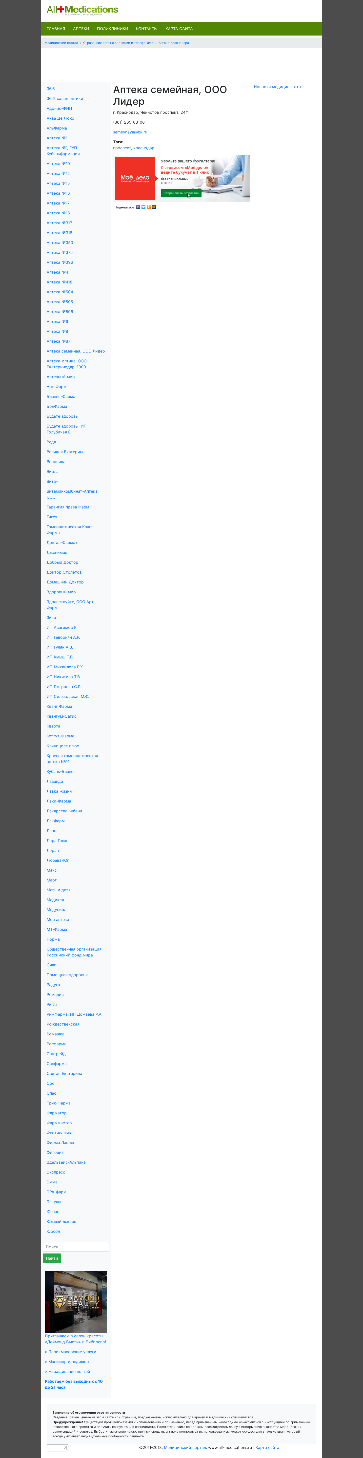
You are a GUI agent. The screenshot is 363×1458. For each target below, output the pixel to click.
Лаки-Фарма (59, 801)
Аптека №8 (57, 331)
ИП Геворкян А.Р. (63, 637)
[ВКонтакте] (138, 206)
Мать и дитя (59, 889)
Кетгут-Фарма (60, 735)
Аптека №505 (60, 301)
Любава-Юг (58, 860)
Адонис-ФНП (59, 108)
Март (52, 880)
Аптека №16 (58, 193)
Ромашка (55, 1033)
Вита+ (53, 481)
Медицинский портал (61, 43)
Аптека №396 (60, 262)
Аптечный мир (61, 376)
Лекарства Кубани (64, 810)
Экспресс (56, 1172)
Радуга (53, 984)
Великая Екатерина (65, 451)
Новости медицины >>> (278, 86)
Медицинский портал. (185, 1447)
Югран (53, 1211)
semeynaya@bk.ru (130, 132)
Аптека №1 (57, 137)
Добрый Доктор (62, 562)
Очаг (51, 964)
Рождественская (63, 1024)
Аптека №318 (59, 232)
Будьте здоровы (63, 416)
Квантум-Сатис (62, 716)
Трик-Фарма (59, 1103)
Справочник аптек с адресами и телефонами (118, 43)
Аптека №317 (59, 222)
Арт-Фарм (56, 386)
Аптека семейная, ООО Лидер (76, 351)
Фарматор (57, 1112)
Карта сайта (179, 28)
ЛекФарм (56, 820)
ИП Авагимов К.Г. (64, 627)
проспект (122, 147)
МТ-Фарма (57, 929)
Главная (56, 28)
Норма (53, 939)
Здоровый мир (61, 591)
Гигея (52, 516)
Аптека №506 (60, 311)
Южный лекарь (61, 1221)
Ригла (52, 1004)
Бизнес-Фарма (61, 396)
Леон (51, 830)
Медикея (55, 899)
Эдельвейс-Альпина (66, 1162)
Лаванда (55, 781)
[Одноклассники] (148, 206)
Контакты (147, 28)
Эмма (52, 1181)
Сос (50, 1083)
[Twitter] (143, 206)
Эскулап (54, 1201)
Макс (52, 870)
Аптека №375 (60, 252)
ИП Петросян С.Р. (64, 686)
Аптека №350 (60, 242)
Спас (51, 1093)
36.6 (51, 88)
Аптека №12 (58, 173)
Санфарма (57, 1063)
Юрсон (53, 1231)
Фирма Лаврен (61, 1142)
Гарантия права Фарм (68, 507)
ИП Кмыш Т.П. (60, 656)
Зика (51, 617)
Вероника (56, 461)
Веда (51, 441)
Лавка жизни (59, 791)
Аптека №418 (59, 282)
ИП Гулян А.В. (60, 647)
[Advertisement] (181, 63)
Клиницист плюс (63, 745)
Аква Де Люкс (60, 118)
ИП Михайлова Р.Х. (65, 666)
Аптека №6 (57, 321)
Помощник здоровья (67, 974)
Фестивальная (61, 1132)
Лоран (53, 850)
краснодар (143, 147)
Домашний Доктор (65, 581)
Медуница (56, 909)
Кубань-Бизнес (61, 771)
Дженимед (57, 552)
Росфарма (56, 1043)
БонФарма (57, 406)
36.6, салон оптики (65, 98)
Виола (53, 471)
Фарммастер (59, 1122)
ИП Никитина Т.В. (64, 676)
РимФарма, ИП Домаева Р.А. (74, 1014)
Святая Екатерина (64, 1073)
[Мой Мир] (154, 206)
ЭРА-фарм (56, 1191)
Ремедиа (55, 994)
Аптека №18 (58, 212)
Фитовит (55, 1152)
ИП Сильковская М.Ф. (68, 696)
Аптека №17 (58, 203)
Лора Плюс (57, 840)
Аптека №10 (58, 163)
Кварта (53, 726)
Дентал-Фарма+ (62, 542)
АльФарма (57, 128)
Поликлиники (112, 28)
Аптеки (81, 28)
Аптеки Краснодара (174, 43)
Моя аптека (58, 919)
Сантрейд (56, 1053)
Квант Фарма (59, 706)
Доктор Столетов (64, 572)
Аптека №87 (58, 341)
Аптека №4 (57, 272)
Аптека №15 (58, 183)
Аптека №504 (60, 291)
